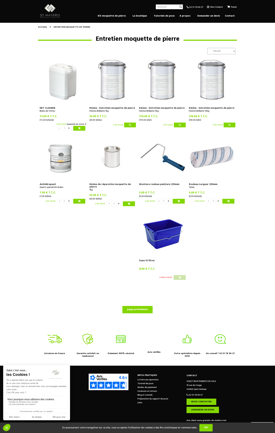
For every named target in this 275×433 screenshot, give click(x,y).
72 (48, 116)
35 (98, 116)
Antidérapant (48, 184)
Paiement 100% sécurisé (121, 353)
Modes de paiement (147, 387)
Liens (140, 403)
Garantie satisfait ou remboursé (88, 355)
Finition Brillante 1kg (99, 111)
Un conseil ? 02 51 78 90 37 (220, 353)
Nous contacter (201, 402)
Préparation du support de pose (153, 399)
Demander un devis (202, 410)
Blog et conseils (145, 395)
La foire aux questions (148, 380)
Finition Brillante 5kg (149, 111)
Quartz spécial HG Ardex (51, 187)
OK (206, 428)
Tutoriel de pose (145, 383)
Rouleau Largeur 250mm (203, 184)
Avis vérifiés (154, 352)
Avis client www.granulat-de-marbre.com (206, 420)
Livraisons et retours (147, 391)
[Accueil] (50, 11)
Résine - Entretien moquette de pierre (112, 108)
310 (198, 116)
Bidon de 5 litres (47, 111)
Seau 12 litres (147, 260)
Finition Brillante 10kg (199, 111)
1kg (91, 190)
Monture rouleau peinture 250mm (159, 184)
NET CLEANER (47, 108)
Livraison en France (54, 353)
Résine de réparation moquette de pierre (110, 185)
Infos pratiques (147, 375)
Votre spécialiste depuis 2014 (187, 355)
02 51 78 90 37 (196, 7)
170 (148, 116)
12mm (191, 187)
